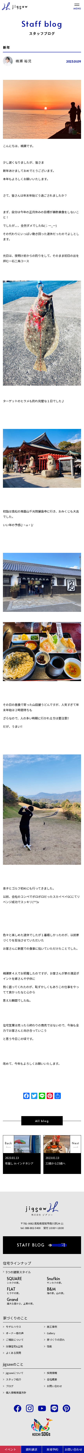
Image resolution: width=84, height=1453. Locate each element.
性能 (49, 1346)
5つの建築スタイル (18, 1272)
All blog (42, 1121)
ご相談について (15, 1339)
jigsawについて (14, 1373)
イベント (10, 1449)
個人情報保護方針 (16, 1392)
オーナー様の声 (15, 1333)
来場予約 (52, 1449)
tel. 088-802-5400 (30, 1228)
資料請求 (31, 1449)
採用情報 (52, 1373)
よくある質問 (13, 1353)
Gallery (51, 1333)
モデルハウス (13, 1327)
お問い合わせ (54, 1386)
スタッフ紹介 (13, 1379)
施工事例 (52, 1327)
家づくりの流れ (56, 1339)
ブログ (9, 1386)
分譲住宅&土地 (14, 1346)
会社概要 (52, 1379)
